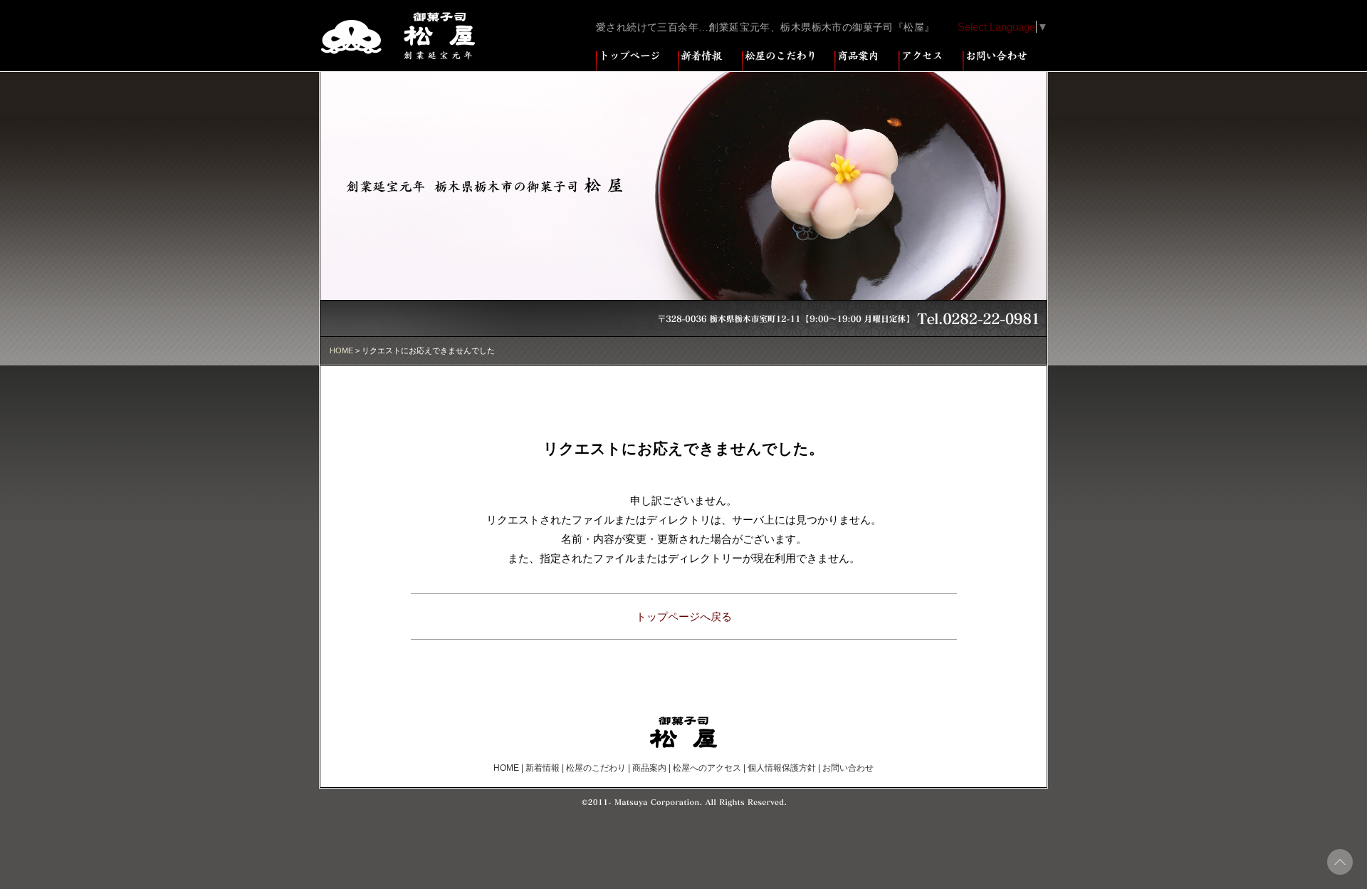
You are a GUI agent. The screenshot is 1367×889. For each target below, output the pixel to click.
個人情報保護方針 (782, 768)
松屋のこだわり (596, 768)
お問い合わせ (848, 768)
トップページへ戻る (684, 616)
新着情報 (542, 768)
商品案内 (649, 768)
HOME (341, 350)
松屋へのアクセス (707, 768)
